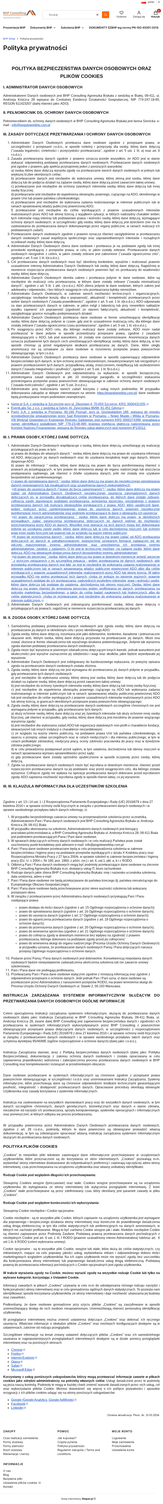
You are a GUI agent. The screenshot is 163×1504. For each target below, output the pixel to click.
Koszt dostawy (12, 1450)
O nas (7, 1470)
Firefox (16, 1353)
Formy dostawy (13, 1442)
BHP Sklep (9, 38)
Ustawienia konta (123, 1450)
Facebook (18, 1403)
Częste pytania (67, 1442)
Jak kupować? (66, 1438)
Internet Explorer (22, 1357)
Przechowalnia (121, 1446)
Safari (15, 1365)
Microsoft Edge (21, 1369)
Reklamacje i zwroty (16, 1454)
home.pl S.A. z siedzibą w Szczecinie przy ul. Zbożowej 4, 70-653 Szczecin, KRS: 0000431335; (78, 404)
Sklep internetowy (77, 1498)
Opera (15, 1361)
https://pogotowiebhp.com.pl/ (117, 393)
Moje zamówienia (123, 1442)
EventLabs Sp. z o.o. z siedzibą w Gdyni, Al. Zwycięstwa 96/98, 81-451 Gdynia (66, 408)
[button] (105, 14)
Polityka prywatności (70, 1446)
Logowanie (119, 1438)
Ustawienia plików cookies (20, 1482)
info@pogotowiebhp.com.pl (31, 125)
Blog (6, 1474)
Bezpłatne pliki (12, 1478)
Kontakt (8, 1486)
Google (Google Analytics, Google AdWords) (42, 1400)
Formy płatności (13, 1446)
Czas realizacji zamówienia (20, 1438)
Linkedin (17, 1407)
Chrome (16, 1349)
